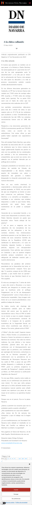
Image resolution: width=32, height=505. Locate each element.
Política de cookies (9, 502)
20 (23, 459)
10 (20, 459)
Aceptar (16, 490)
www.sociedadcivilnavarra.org (11, 443)
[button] (29, 464)
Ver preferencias (16, 498)
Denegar (16, 494)
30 (26, 459)
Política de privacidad (21, 502)
